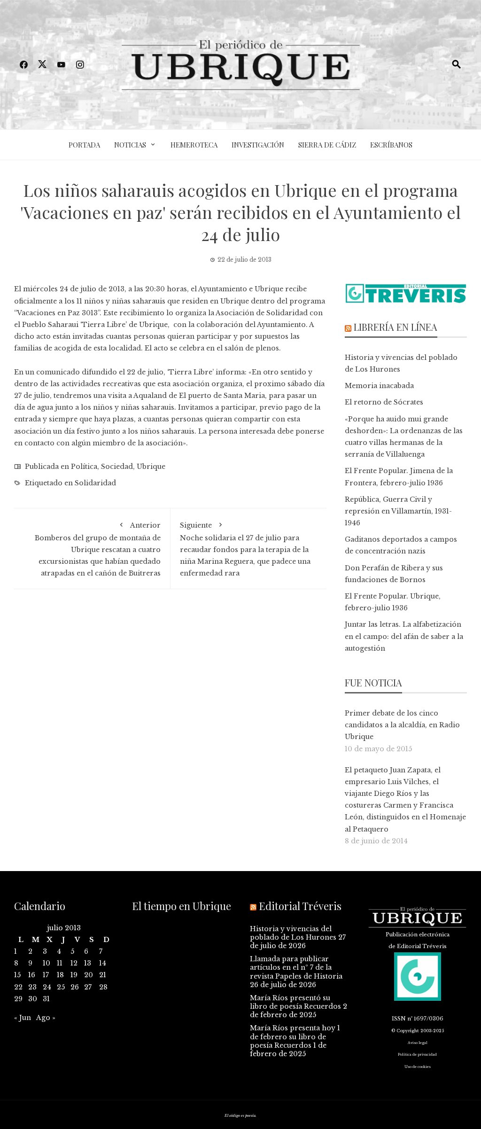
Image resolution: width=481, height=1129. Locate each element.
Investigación (258, 144)
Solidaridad (95, 483)
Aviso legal (417, 1043)
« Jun (22, 1017)
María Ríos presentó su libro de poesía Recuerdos (295, 1002)
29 (18, 999)
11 (59, 963)
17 (46, 975)
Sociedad (117, 466)
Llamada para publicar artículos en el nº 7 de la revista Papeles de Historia (296, 967)
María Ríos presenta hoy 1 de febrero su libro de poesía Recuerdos (295, 1036)
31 (46, 999)
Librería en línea (395, 326)
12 (74, 963)
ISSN (399, 1018)
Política (84, 466)
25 (61, 987)
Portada (84, 144)
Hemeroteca (194, 144)
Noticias (130, 144)
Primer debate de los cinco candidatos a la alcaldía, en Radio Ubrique (402, 725)
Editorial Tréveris (300, 906)
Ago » (45, 1017)
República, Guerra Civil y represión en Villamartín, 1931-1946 (398, 511)
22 (18, 987)
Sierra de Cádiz (327, 144)
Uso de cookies (417, 1067)
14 (102, 963)
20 (88, 975)
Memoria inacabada (379, 386)
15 (17, 975)
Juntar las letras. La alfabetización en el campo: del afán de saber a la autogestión (404, 636)
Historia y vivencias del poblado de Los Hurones (293, 933)
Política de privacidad (417, 1054)
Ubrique (151, 466)
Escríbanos (391, 144)
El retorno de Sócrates (384, 402)
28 (103, 987)
